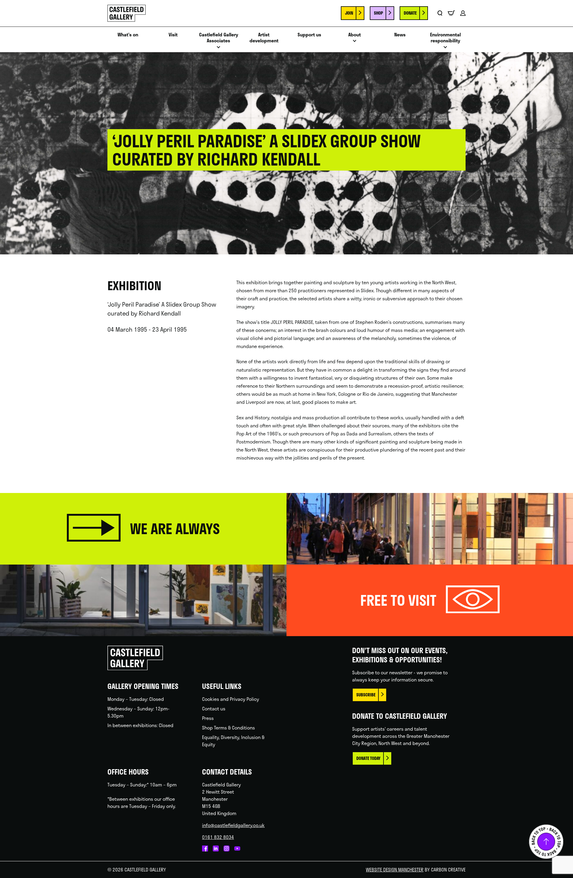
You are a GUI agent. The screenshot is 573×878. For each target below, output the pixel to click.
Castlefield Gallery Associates (218, 38)
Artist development (263, 38)
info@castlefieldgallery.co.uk (233, 825)
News (400, 35)
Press (208, 718)
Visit (173, 35)
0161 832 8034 (218, 837)
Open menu (218, 48)
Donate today (368, 758)
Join (349, 13)
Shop (378, 13)
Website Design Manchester (394, 869)
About (354, 35)
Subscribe (365, 695)
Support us (309, 35)
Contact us (213, 708)
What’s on (128, 35)
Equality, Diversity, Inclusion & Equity (233, 740)
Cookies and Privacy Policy (230, 699)
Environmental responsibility (445, 38)
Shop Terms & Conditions (228, 727)
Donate (410, 13)
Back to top (546, 841)
